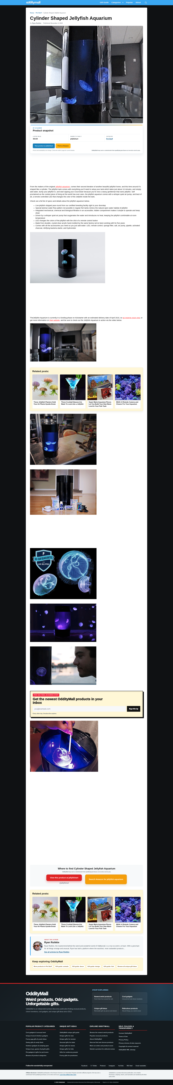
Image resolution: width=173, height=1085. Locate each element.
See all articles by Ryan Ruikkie (56, 952)
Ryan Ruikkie (36, 23)
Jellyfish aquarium (62, 187)
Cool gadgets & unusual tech (36, 1032)
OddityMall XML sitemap (127, 1049)
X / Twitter (94, 1065)
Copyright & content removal (128, 1046)
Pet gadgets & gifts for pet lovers (37, 1052)
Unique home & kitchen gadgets (37, 1036)
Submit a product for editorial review (102, 1049)
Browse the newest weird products (102, 1032)
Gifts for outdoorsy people (69, 1052)
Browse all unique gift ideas (127, 966)
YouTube (121, 1065)
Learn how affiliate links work (68, 1074)
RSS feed (129, 1065)
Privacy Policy (123, 1040)
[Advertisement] (86, 171)
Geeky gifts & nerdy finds (34, 1042)
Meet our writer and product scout (101, 1045)
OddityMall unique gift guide (69, 1032)
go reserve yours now (131, 318)
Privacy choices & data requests (130, 1043)
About (138, 3)
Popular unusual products (99, 1036)
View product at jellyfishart (44, 146)
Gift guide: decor (78, 966)
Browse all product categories (36, 1055)
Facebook (84, 1065)
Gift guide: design (94, 966)
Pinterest (103, 1065)
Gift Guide (104, 3)
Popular (129, 3)
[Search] (146, 3)
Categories (116, 3)
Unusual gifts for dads (67, 1042)
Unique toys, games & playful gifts (37, 1049)
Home (32, 13)
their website (55, 320)
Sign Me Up (133, 709)
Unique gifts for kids (67, 1049)
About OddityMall (96, 1039)
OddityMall (37, 993)
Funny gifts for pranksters (69, 1055)
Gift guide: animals (61, 966)
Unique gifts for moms (67, 1045)
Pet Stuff (39, 13)
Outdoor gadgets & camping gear (37, 1045)
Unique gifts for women (68, 1039)
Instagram (112, 1065)
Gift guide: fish (109, 966)
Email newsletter (141, 1065)
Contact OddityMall (125, 1033)
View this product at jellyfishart (64, 878)
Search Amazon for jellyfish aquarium (106, 879)
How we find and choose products (101, 1042)
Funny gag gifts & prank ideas (36, 1039)
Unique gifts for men (67, 1036)
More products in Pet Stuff (43, 966)
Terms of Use (123, 1036)
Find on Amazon (63, 146)
